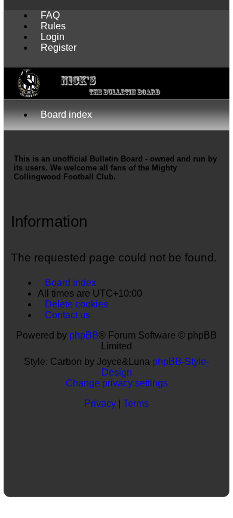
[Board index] (116, 74)
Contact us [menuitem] (67, 315)
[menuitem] (46, 15)
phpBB (84, 335)
